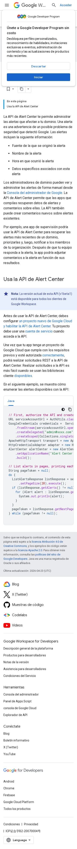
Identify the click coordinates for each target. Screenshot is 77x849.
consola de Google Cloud (19, 708)
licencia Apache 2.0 (30, 550)
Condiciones (11, 824)
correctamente (53, 355)
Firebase (9, 795)
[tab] (11, 401)
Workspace (43, 5)
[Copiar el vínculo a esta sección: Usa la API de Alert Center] (68, 279)
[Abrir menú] (7, 5)
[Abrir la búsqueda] (53, 5)
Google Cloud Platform (18, 802)
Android (8, 781)
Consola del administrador (21, 694)
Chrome (8, 788)
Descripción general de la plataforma (28, 648)
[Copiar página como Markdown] (21, 89)
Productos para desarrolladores (24, 655)
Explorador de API (15, 715)
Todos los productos (17, 809)
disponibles (23, 376)
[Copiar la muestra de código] (70, 409)
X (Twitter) (10, 747)
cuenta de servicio (39, 331)
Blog (6, 733)
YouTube (9, 754)
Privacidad (31, 824)
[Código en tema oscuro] (63, 409)
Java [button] (10, 401)
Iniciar (38, 77)
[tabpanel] (38, 465)
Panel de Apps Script (17, 701)
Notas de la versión (16, 662)
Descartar (38, 66)
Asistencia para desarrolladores (24, 669)
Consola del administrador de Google (34, 193)
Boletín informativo (16, 740)
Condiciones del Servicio (19, 676)
